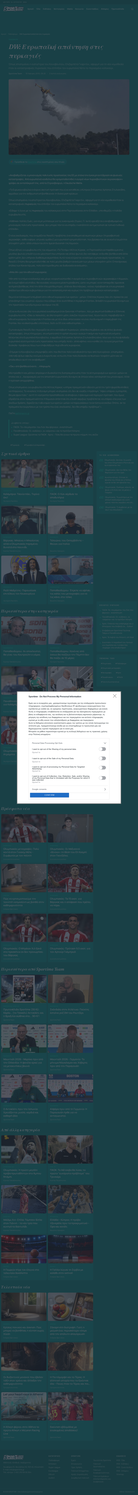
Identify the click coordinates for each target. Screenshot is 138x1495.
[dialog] (69, 748)
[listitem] (69, 743)
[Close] (115, 696)
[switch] (102, 749)
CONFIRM (50, 795)
